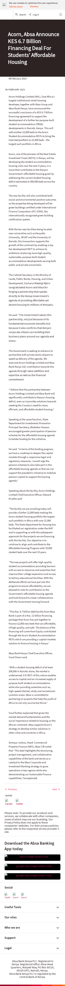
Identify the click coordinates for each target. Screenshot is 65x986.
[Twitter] (19, 802)
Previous (12, 789)
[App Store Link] (32, 857)
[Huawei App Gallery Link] (32, 875)
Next (54, 789)
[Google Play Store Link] (32, 866)
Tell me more (16, 6)
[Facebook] (8, 802)
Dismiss (34, 6)
